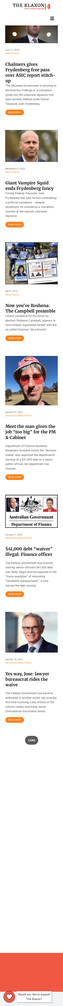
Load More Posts (31, 740)
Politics (15, 53)
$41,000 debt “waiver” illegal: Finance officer (28, 551)
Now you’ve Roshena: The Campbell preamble (30, 308)
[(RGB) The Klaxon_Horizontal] (31, 5)
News (8, 53)
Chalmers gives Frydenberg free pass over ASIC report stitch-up (30, 73)
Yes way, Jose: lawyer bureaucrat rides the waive (27, 679)
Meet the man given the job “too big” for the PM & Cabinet (30, 432)
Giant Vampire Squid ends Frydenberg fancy (29, 185)
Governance (11, 415)
